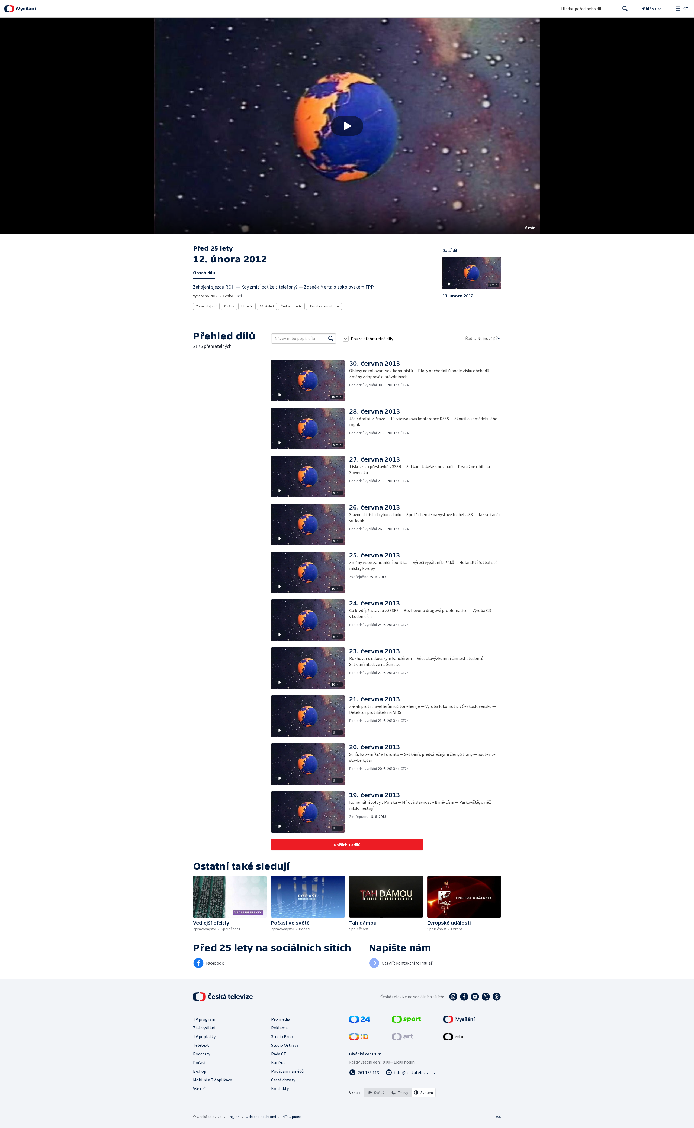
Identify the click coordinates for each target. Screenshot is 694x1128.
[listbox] (400, 1092)
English (233, 1116)
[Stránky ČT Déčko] (358, 1038)
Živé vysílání (204, 1027)
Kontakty (280, 1088)
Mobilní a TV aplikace (212, 1079)
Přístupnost (291, 1116)
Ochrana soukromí (261, 1116)
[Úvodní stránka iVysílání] (25, 8)
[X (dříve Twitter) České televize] (485, 996)
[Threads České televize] (496, 996)
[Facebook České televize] (464, 996)
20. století (267, 306)
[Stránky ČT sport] (406, 1021)
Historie (247, 306)
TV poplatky (204, 1036)
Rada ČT (278, 1053)
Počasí (199, 1062)
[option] (376, 1092)
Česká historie (291, 306)
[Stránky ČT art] (402, 1038)
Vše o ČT (200, 1088)
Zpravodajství (206, 306)
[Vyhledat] (331, 339)
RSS (498, 1116)
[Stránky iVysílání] (459, 1021)
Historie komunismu (324, 306)
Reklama (279, 1027)
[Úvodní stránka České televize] (223, 996)
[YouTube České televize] (475, 996)
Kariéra (278, 1062)
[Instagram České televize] (453, 996)
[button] (347, 126)
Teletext (201, 1045)
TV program (204, 1019)
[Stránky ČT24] (359, 1021)
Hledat (625, 8)
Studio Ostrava (284, 1045)
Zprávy (229, 306)
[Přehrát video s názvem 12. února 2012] (347, 126)
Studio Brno (282, 1036)
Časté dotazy (283, 1079)
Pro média (280, 1019)
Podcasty (201, 1053)
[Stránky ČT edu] (453, 1038)
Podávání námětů (287, 1071)
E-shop (199, 1071)
